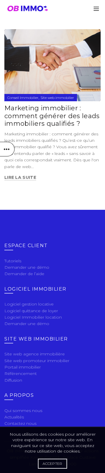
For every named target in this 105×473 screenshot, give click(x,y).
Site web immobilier (57, 97)
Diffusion (13, 380)
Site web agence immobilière (34, 354)
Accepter (52, 463)
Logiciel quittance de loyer (31, 310)
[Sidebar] (7, 149)
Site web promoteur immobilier (36, 360)
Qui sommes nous (23, 410)
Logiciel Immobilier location (33, 317)
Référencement (20, 373)
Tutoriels (12, 260)
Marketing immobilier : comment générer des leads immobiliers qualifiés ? (52, 116)
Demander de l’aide (24, 273)
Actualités (14, 417)
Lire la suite (20, 177)
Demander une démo (26, 267)
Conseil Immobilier (22, 97)
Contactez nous (20, 423)
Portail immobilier (22, 367)
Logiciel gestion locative (29, 304)
